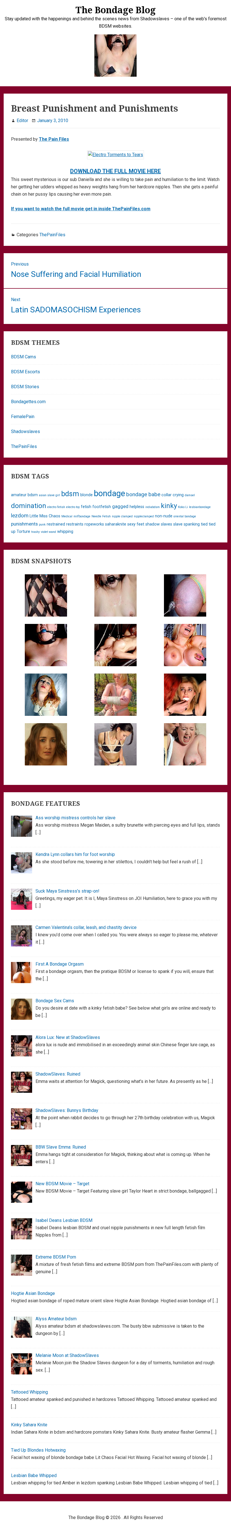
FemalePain (22, 416)
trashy (35, 532)
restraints (74, 524)
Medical (66, 516)
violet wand (48, 532)
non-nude (163, 516)
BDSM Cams (23, 356)
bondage (109, 493)
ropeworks (94, 524)
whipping (65, 531)
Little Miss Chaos (45, 516)
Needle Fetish (101, 516)
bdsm (70, 494)
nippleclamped (144, 516)
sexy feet (135, 524)
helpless (137, 506)
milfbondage (82, 516)
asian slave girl (49, 495)
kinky (169, 506)
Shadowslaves (25, 431)
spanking (192, 524)
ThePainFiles (52, 234)
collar (166, 495)
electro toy (73, 507)
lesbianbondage (200, 507)
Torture (23, 531)
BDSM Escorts (25, 371)
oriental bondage (185, 516)
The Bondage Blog (115, 10)
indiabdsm (152, 507)
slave (178, 524)
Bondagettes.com (28, 401)
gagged (120, 506)
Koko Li (183, 507)
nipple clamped (122, 516)
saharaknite (115, 524)
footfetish (101, 506)
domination (28, 506)
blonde (86, 495)
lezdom (19, 515)
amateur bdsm (24, 495)
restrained (56, 524)
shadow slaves (158, 524)
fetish (86, 506)
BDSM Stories (25, 386)
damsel (190, 495)
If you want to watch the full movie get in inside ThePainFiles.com (80, 208)
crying (178, 495)
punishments (24, 524)
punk (42, 524)
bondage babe (143, 494)
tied (204, 524)
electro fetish (56, 507)
